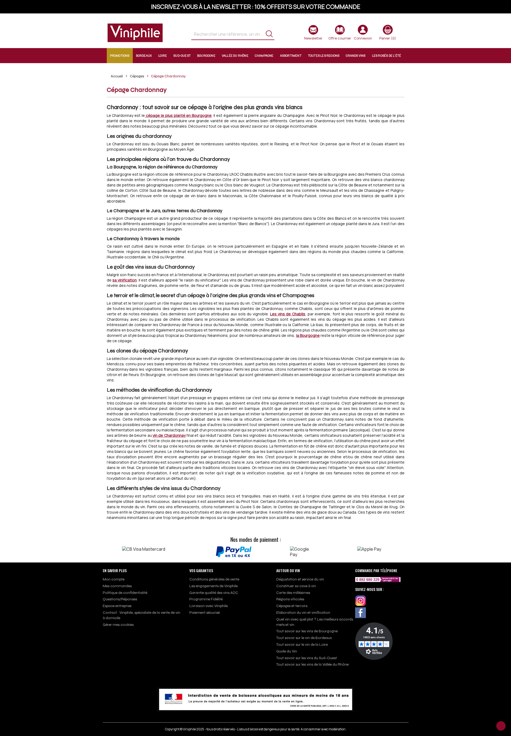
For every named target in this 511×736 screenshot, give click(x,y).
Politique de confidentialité (125, 592)
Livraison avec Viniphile (208, 606)
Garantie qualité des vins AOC (213, 592)
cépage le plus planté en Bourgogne (178, 115)
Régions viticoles (290, 599)
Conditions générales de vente (214, 579)
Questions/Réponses (120, 599)
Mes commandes (117, 586)
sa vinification (124, 280)
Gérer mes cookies (118, 624)
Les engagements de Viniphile (213, 586)
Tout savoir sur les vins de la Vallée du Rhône (312, 664)
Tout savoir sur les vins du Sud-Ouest (306, 658)
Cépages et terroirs (291, 606)
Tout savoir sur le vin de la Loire (302, 644)
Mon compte (113, 579)
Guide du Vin (286, 651)
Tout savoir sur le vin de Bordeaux (304, 638)
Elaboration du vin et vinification (303, 612)
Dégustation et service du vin (300, 579)
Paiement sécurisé (204, 612)
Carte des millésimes (293, 592)
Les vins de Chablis (287, 313)
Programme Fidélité (206, 599)
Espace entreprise (117, 606)
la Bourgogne (308, 335)
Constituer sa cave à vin (296, 586)
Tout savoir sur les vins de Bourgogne (307, 631)
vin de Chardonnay (169, 435)
